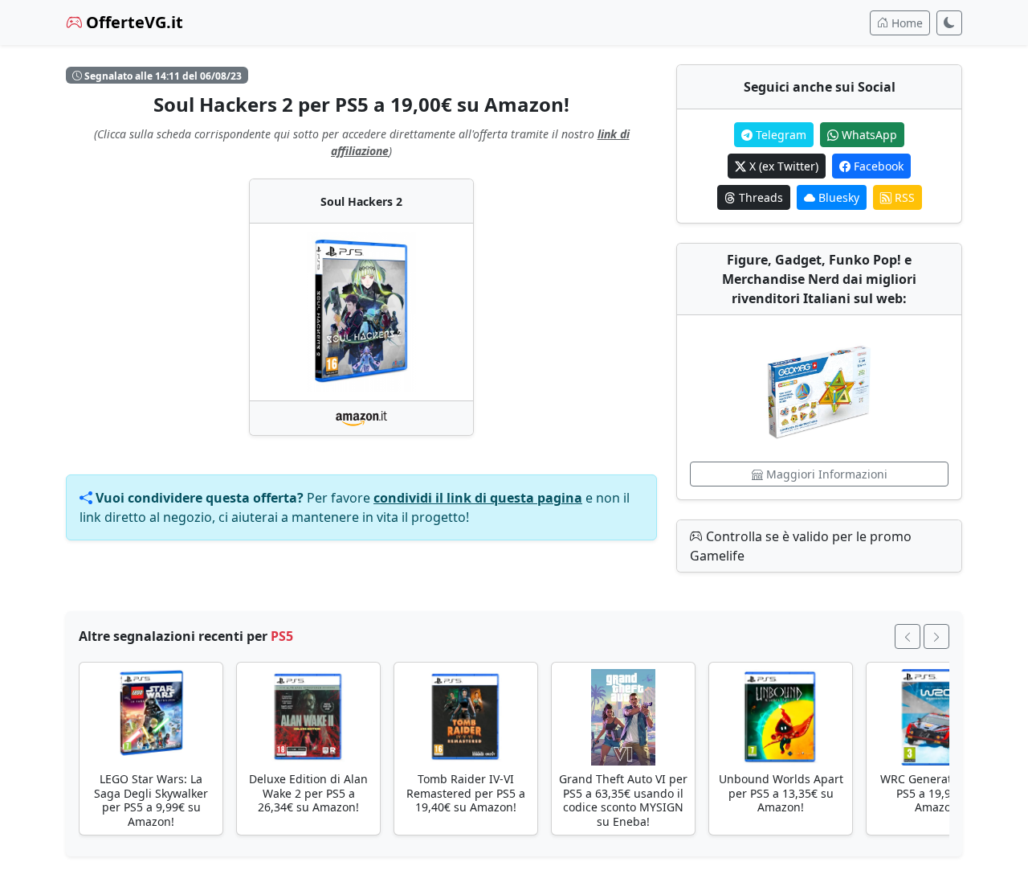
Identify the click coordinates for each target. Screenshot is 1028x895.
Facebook (877, 166)
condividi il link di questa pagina (477, 498)
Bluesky (837, 197)
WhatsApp (867, 134)
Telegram (779, 134)
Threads (759, 197)
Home (905, 23)
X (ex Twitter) (782, 166)
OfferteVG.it (132, 22)
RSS (903, 197)
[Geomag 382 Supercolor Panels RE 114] (819, 388)
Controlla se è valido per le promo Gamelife (801, 546)
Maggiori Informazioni (825, 474)
